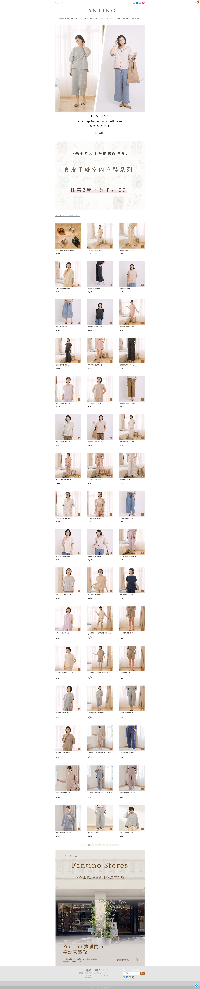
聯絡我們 (97, 972)
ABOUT (81, 970)
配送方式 (88, 975)
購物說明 (88, 970)
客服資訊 (97, 970)
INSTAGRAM (106, 973)
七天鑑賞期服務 (88, 972)
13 (100, 845)
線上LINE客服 (97, 973)
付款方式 (88, 973)
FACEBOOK (106, 975)
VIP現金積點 (88, 977)
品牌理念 (81, 972)
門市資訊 (81, 973)
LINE (106, 972)
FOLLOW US (106, 970)
